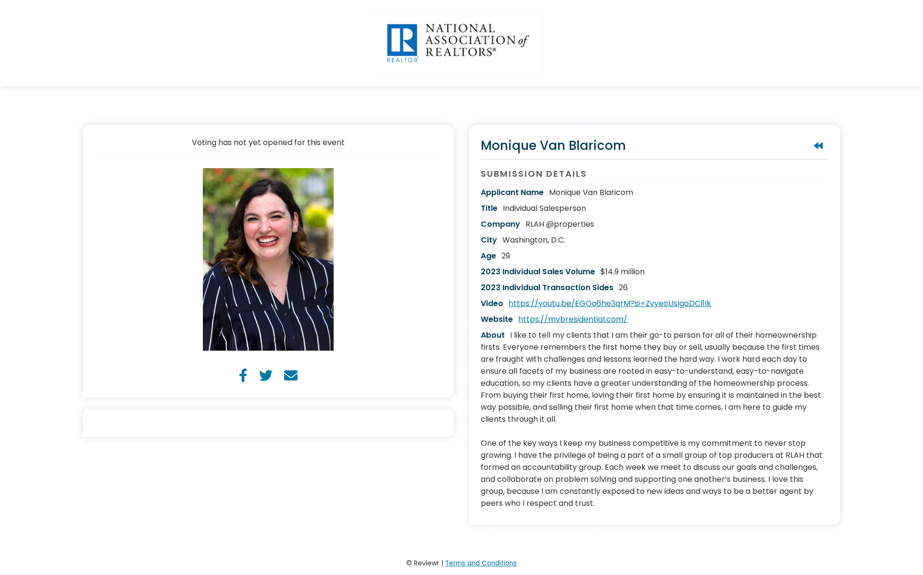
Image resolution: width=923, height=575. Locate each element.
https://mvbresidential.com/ (572, 319)
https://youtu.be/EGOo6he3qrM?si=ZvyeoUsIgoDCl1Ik (610, 303)
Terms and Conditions (481, 563)
